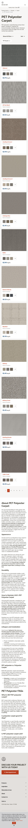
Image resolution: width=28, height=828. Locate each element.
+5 (15, 73)
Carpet (17, 10)
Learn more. (19, 820)
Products (4, 783)
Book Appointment (11, 772)
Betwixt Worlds (7, 289)
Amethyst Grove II (7, 179)
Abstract (5, 68)
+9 (15, 406)
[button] (9, 40)
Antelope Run (6, 216)
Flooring (12, 10)
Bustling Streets (7, 437)
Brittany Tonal (6, 400)
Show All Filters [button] (7, 36)
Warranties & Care (7, 790)
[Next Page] (22, 490)
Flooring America (5, 10)
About (3, 793)
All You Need (6, 105)
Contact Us (5, 797)
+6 (15, 110)
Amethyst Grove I (7, 142)
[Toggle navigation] (25, 4)
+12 (15, 332)
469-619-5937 (5, 4)
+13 (15, 221)
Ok (14, 822)
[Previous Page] (5, 490)
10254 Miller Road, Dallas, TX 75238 (9, 804)
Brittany (5, 363)
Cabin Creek (6, 474)
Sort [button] (22, 36)
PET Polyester (6, 40)
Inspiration (4, 786)
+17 (15, 147)
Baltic (4, 252)
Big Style (5, 326)
